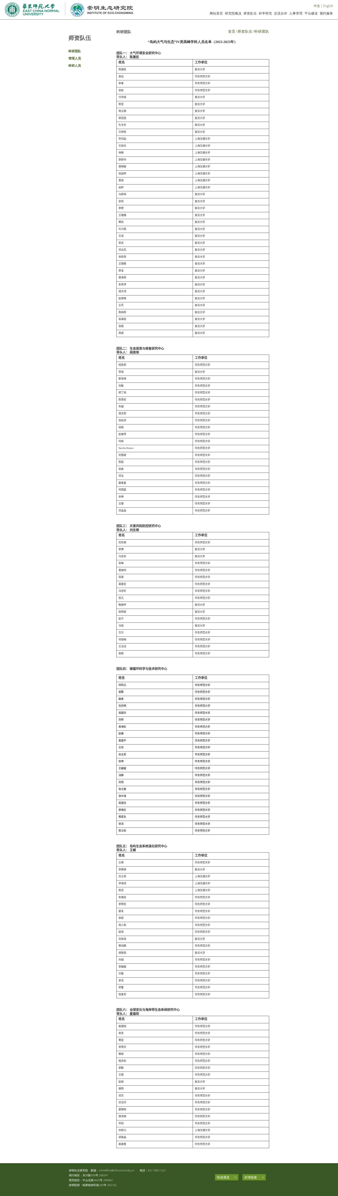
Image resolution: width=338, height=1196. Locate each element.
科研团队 (261, 31)
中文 (317, 6)
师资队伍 (244, 31)
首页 (232, 31)
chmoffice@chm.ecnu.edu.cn (116, 1170)
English (328, 6)
